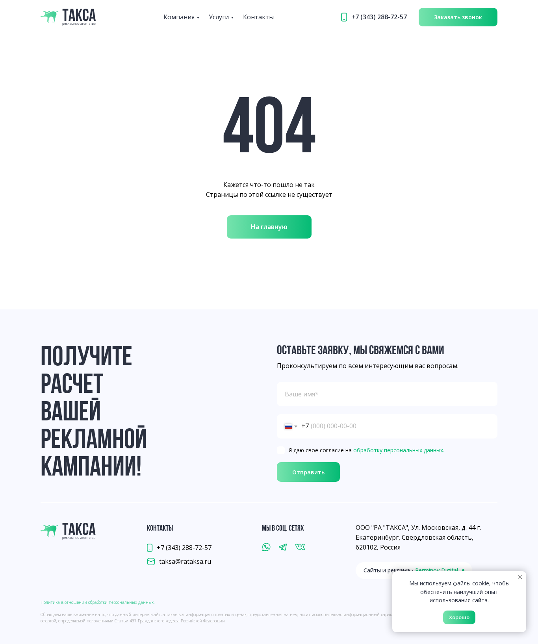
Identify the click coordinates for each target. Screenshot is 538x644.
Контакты (258, 17)
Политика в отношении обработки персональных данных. (97, 602)
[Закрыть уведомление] (520, 577)
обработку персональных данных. (398, 450)
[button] (458, 17)
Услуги (219, 17)
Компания (179, 17)
